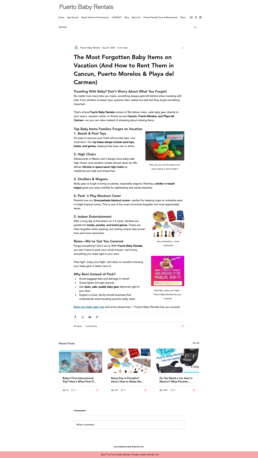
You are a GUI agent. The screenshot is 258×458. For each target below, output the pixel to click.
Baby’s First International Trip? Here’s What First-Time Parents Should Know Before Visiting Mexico (80, 379)
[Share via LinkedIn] (89, 317)
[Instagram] (200, 17)
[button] (195, 27)
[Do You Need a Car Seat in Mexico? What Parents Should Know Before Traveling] (177, 361)
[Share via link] (97, 317)
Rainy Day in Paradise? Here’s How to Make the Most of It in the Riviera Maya (126, 379)
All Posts (63, 27)
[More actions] (182, 47)
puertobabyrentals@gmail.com (129, 446)
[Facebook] (195, 17)
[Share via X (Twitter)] (82, 317)
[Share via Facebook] (75, 317)
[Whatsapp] (191, 17)
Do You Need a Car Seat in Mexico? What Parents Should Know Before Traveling (175, 379)
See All (196, 343)
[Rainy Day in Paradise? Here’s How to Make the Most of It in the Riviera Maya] (129, 361)
